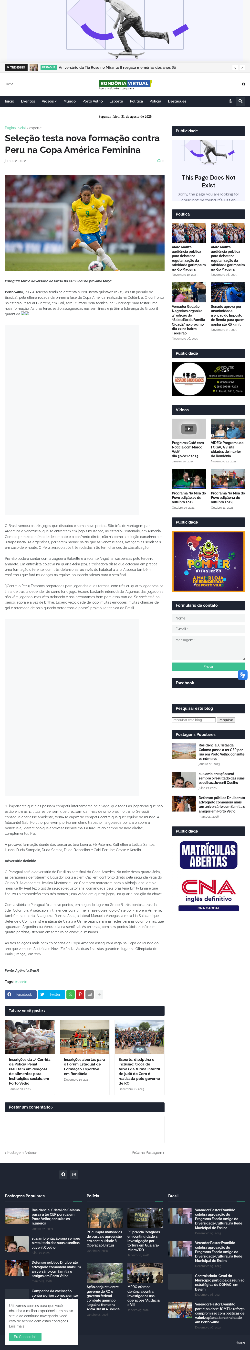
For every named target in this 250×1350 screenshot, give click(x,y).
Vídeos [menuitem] (48, 101)
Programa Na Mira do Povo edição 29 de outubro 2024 (189, 497)
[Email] (89, 994)
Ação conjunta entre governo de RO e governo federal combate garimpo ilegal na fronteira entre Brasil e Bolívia (103, 1298)
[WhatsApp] (70, 994)
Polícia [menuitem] (155, 101)
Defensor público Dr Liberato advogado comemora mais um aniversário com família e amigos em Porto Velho (222, 804)
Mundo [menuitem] (69, 101)
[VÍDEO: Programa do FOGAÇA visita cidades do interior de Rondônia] (228, 429)
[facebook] (243, 84)
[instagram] (74, 1174)
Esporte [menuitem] (116, 101)
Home (9, 84)
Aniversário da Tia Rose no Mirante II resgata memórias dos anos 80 (117, 67)
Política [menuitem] (136, 101)
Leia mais (16, 1326)
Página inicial (15, 128)
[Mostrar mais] (99, 994)
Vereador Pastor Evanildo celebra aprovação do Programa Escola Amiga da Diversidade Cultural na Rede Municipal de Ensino (218, 1219)
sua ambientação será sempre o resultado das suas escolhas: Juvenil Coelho (222, 778)
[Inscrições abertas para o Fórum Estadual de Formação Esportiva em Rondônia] (85, 1037)
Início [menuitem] (9, 101)
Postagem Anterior (22, 1153)
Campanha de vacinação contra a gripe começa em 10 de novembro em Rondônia (55, 1295)
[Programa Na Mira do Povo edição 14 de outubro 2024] (228, 479)
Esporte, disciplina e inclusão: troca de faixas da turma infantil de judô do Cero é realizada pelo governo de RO (139, 1071)
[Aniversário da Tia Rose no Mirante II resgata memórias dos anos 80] (34, 67)
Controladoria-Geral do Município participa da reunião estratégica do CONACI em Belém (219, 1282)
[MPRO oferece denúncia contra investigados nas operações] (145, 1273)
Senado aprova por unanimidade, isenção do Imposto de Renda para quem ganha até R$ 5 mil (227, 315)
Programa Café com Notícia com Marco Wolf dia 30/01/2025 (188, 449)
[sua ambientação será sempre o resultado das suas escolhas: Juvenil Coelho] (184, 780)
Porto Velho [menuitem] (93, 101)
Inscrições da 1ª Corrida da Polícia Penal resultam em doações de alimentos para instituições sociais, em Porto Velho (30, 1071)
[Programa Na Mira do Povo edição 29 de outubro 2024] (189, 479)
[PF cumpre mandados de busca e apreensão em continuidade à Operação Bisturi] (105, 1218)
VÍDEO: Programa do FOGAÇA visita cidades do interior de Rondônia (227, 449)
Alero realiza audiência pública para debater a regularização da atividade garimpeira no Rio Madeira (189, 258)
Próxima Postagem (147, 1153)
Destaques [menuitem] (177, 101)
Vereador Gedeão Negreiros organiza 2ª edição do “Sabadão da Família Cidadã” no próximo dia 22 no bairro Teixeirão (188, 320)
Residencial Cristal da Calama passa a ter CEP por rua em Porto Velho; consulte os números (221, 752)
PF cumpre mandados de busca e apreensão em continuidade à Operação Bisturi (104, 1238)
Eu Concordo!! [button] (25, 1337)
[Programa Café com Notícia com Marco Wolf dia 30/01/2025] (189, 429)
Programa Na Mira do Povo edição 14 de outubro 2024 (228, 497)
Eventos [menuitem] (28, 101)
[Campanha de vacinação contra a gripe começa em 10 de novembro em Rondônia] (17, 1297)
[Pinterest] (80, 994)
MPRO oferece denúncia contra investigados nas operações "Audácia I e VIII (144, 1296)
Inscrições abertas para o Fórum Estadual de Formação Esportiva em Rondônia (84, 1066)
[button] (235, 68)
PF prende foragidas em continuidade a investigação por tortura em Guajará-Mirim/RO (143, 1241)
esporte (35, 128)
